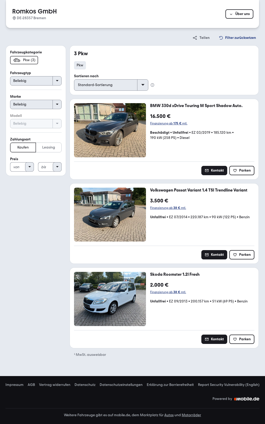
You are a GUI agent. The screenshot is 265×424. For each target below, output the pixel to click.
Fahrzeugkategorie (26, 52)
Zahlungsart (20, 139)
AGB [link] (31, 385)
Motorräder (191, 415)
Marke (15, 96)
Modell (16, 116)
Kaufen (23, 147)
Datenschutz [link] (85, 385)
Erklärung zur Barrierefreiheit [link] (170, 385)
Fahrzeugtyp (20, 73)
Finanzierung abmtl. (168, 123)
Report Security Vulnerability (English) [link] (229, 385)
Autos (169, 415)
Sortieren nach (86, 76)
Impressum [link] (14, 385)
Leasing (48, 147)
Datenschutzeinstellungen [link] (121, 385)
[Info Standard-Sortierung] (152, 85)
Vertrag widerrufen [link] (54, 385)
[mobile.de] (247, 399)
